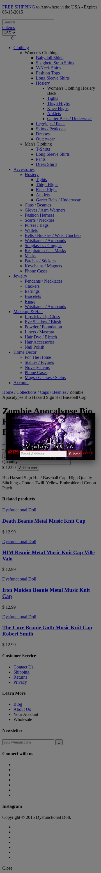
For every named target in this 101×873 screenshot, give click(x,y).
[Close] (95, 413)
